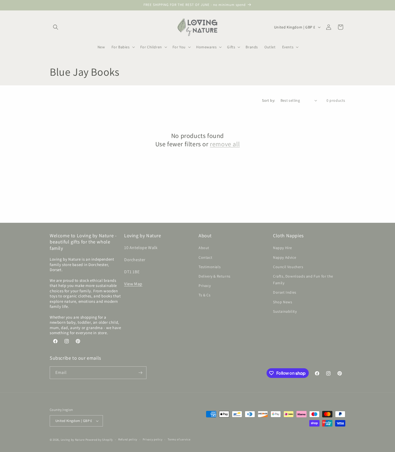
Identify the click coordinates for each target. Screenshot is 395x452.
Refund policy (127, 439)
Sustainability (285, 311)
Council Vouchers (288, 266)
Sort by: (268, 100)
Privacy (205, 285)
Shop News (282, 302)
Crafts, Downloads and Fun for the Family (303, 279)
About (204, 248)
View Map (133, 284)
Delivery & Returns (215, 276)
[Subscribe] (140, 372)
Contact (205, 257)
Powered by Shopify (99, 440)
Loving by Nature (73, 440)
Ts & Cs (204, 295)
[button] (56, 27)
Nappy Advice (284, 257)
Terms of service (179, 439)
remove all (225, 144)
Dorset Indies (284, 292)
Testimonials (210, 266)
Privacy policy (153, 439)
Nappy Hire (282, 248)
